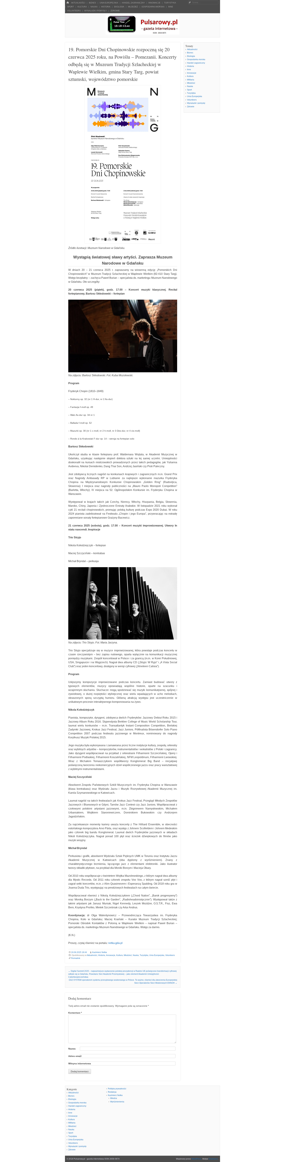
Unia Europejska (109, 3)
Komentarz (75, 1012)
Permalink (75, 958)
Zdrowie (115, 11)
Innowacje (154, 3)
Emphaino (213, 1159)
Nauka (94, 7)
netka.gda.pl (115, 943)
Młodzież (133, 7)
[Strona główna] (67, 2)
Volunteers (74, 11)
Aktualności (78, 3)
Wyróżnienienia (117, 1102)
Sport (70, 7)
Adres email (74, 1056)
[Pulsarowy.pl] (142, 33)
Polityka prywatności (117, 1089)
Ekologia (119, 7)
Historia (105, 7)
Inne (170, 7)
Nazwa (72, 1048)
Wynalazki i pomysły (95, 11)
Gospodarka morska (153, 7)
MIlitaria (190, 80)
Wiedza (113, 1098)
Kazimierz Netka (99, 952)
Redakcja (112, 1092)
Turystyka (170, 3)
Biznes (92, 3)
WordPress (196, 1159)
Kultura (82, 7)
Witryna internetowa (79, 1063)
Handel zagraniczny (133, 3)
